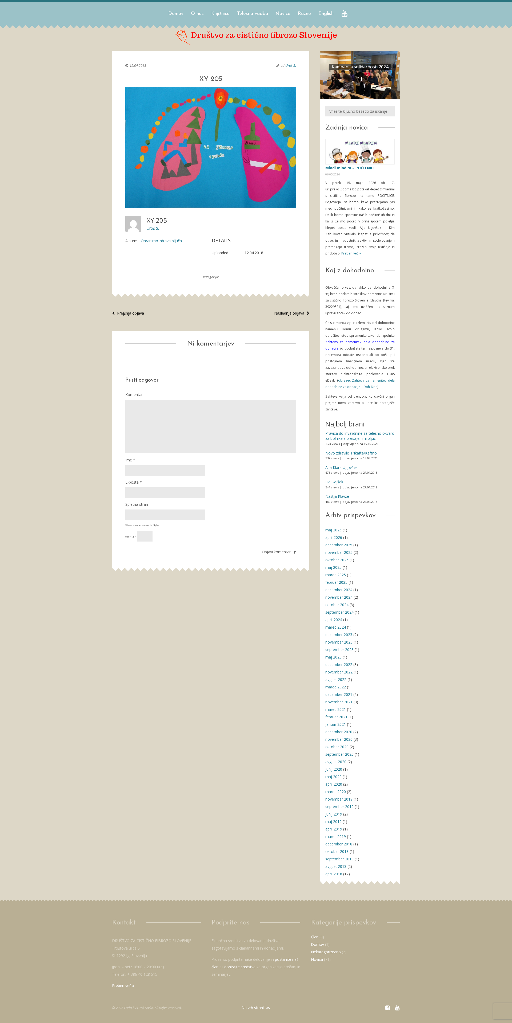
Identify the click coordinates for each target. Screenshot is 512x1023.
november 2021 (339, 701)
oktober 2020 (337, 746)
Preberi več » (351, 253)
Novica (317, 959)
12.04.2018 (138, 65)
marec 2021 (335, 709)
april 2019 (333, 829)
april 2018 (333, 873)
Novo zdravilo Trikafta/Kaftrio (351, 453)
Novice (282, 13)
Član (314, 936)
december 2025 (338, 544)
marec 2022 (335, 686)
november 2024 (339, 597)
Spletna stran (136, 504)
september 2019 (339, 806)
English (326, 13)
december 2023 (338, 634)
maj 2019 (333, 821)
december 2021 (338, 694)
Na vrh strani (253, 1007)
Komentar (134, 394)
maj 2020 (333, 776)
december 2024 (338, 589)
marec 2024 (335, 627)
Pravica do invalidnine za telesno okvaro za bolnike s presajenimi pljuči (359, 436)
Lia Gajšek (334, 481)
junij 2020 (333, 769)
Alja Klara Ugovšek (341, 467)
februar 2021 (336, 716)
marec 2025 (335, 574)
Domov (175, 13)
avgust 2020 (335, 761)
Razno (304, 13)
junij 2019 (333, 814)
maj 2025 (333, 567)
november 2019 (339, 799)
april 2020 (333, 784)
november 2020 (339, 739)
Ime (130, 459)
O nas (197, 13)
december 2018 (338, 843)
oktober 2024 (337, 604)
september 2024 (339, 612)
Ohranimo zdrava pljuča (161, 240)
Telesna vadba (252, 13)
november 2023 (339, 642)
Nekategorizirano (326, 951)
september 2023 (339, 649)
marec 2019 (335, 836)
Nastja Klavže (337, 496)
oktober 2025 (337, 559)
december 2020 (338, 731)
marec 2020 (335, 791)
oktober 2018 (337, 851)
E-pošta (133, 482)
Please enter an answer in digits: (142, 525)
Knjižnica (220, 13)
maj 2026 (333, 529)
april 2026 (333, 537)
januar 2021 (335, 724)
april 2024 (333, 619)
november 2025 (339, 552)
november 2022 (339, 672)
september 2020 (339, 754)
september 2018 (339, 858)
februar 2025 (336, 582)
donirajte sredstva (239, 966)
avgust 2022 (335, 679)
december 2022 (338, 664)
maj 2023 (333, 657)
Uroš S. (290, 65)
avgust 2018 (335, 866)
